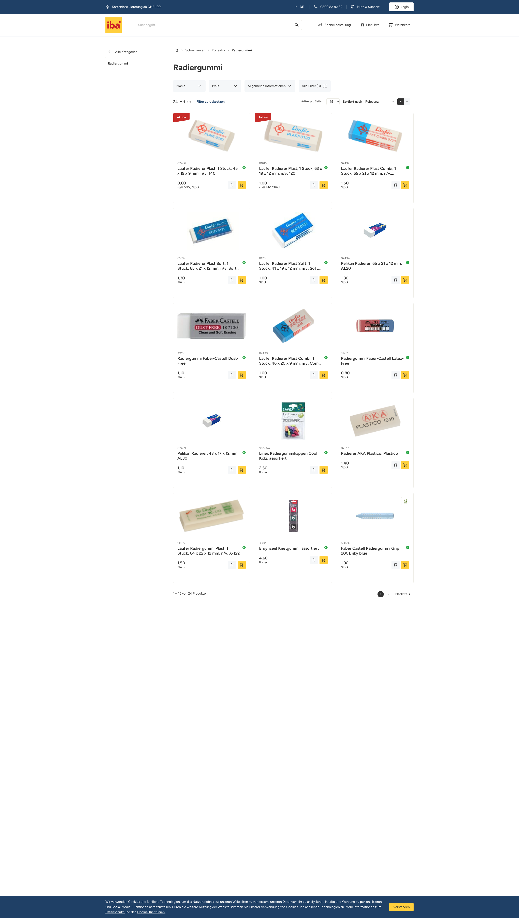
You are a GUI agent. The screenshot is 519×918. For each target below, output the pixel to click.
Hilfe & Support (368, 7)
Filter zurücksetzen (210, 101)
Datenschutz (115, 912)
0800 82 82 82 (331, 7)
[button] (299, 7)
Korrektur (218, 50)
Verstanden (401, 907)
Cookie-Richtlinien (151, 912)
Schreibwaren (195, 50)
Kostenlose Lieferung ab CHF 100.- (137, 7)
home (177, 50)
